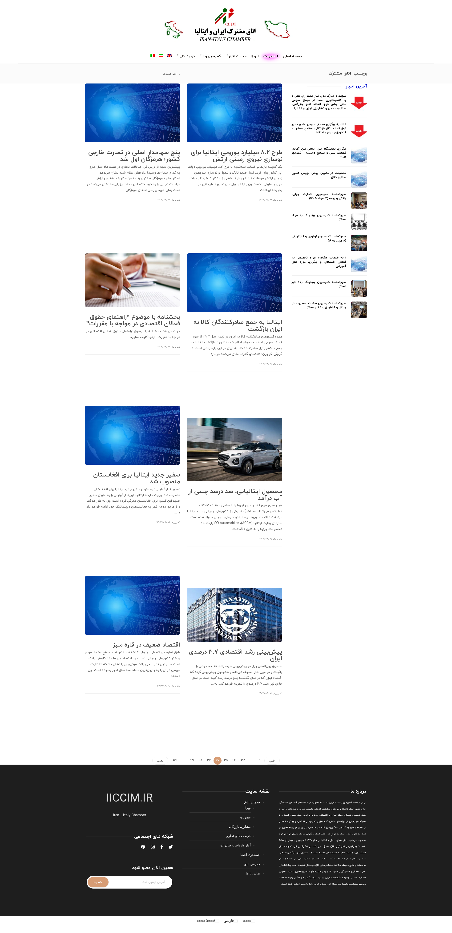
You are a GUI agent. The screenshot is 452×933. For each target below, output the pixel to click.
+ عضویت (270, 56)
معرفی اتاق (252, 864)
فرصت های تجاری (238, 836)
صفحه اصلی (292, 56)
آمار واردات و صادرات (235, 845)
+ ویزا (255, 56)
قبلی (272, 761)
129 (175, 760)
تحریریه (176, 200)
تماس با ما (253, 873)
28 (200, 760)
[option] (329, 206)
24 (234, 760)
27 (209, 760)
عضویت (245, 817)
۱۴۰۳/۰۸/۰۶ (265, 364)
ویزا (248, 808)
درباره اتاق (187, 56)
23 (243, 760)
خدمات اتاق (237, 56)
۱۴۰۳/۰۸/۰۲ (265, 693)
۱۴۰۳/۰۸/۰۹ (163, 200)
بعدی (160, 761)
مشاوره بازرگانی (239, 826)
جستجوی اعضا (250, 854)
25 (226, 760)
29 (192, 760)
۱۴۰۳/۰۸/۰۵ (265, 539)
